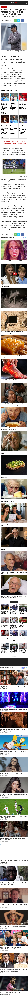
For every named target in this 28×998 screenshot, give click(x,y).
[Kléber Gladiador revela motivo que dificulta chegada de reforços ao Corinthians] (23, 646)
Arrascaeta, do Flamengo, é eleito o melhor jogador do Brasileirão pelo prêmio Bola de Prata (4, 131)
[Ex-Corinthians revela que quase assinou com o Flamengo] (23, 620)
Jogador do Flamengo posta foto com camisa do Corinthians (4, 625)
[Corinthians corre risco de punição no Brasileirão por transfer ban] (14, 646)
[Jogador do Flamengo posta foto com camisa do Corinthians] (5, 620)
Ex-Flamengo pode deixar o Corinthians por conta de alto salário (23, 613)
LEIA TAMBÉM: (14, 602)
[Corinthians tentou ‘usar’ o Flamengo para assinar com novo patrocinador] (5, 633)
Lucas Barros (5, 16)
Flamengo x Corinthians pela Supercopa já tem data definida (4, 612)
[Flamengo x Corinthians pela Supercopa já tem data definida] (5, 607)
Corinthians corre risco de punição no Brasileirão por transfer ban (14, 651)
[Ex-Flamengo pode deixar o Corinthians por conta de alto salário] (23, 607)
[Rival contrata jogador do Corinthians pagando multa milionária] (5, 646)
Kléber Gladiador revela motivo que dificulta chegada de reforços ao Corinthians (23, 651)
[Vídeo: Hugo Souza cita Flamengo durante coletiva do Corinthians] (14, 607)
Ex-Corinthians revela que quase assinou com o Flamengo (22, 625)
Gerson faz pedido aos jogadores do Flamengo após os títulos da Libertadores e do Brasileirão (5, 108)
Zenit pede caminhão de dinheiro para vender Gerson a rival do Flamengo (14, 129)
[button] (25, 2)
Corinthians (3, 7)
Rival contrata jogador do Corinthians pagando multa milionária (4, 651)
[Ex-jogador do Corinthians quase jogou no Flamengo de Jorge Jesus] (23, 633)
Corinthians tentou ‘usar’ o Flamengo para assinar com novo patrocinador (5, 638)
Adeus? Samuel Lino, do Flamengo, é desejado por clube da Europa (22, 129)
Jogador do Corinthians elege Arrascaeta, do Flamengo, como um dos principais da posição (14, 626)
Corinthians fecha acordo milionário (14, 141)
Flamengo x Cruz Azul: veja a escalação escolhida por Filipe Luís (13, 107)
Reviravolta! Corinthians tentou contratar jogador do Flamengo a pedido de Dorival (14, 638)
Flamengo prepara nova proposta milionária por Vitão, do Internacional (22, 106)
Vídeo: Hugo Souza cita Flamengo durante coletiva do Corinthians (14, 612)
